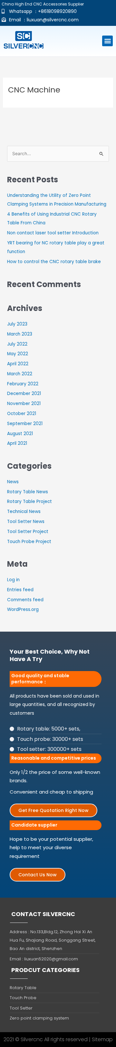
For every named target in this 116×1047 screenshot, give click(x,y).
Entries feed (20, 590)
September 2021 (25, 424)
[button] (107, 41)
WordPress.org (23, 609)
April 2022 (17, 364)
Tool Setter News (25, 521)
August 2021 (20, 434)
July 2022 (17, 344)
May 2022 (17, 354)
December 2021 (24, 393)
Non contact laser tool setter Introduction (53, 233)
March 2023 (19, 334)
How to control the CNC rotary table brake (54, 262)
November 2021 (24, 404)
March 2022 (19, 374)
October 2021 (21, 414)
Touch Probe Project (29, 542)
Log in (13, 580)
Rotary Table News (27, 492)
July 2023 (17, 324)
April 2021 (17, 443)
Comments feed (25, 600)
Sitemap (102, 1039)
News (13, 482)
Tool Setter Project (27, 532)
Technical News (24, 511)
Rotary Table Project (29, 501)
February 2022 (22, 384)
